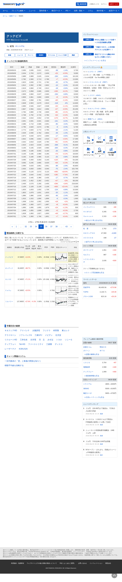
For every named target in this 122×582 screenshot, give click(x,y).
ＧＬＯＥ (8, 279)
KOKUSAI (23, 349)
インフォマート (89, 207)
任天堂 (58, 335)
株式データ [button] (56, 11)
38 (56, 227)
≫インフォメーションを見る (95, 60)
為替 (101, 414)
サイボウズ (87, 212)
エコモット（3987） (95, 72)
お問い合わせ (82, 563)
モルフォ (86, 255)
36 (46, 227)
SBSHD (86, 388)
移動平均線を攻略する (14, 365)
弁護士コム (87, 347)
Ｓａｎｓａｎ (88, 216)
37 (51, 227)
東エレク (65, 330)
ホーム (5, 11)
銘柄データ (13, 16)
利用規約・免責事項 (17, 563)
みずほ (50, 340)
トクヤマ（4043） (95, 95)
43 (66, 227)
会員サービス (114, 4)
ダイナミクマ (88, 250)
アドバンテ (24, 330)
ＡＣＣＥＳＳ (88, 238)
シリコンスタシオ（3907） (98, 82)
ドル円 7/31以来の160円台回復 (98, 441)
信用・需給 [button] (78, 11)
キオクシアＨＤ (89, 233)
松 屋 (85, 229)
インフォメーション (96, 563)
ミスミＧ (86, 362)
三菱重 (49, 344)
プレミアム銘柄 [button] (18, 11)
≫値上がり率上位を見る (93, 220)
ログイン (104, 4)
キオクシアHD (11, 330)
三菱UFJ (38, 335)
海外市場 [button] (100, 11)
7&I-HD (22, 344)
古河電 (33, 340)
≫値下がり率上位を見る (93, 242)
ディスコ (58, 344)
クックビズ (9, 257)
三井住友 (24, 340)
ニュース (32, 11)
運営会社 (108, 563)
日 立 (42, 340)
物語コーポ (87, 393)
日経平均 (86, 287)
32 (26, 227)
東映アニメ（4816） (95, 119)
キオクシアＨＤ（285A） (97, 109)
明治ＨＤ (103, 347)
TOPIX (85, 292)
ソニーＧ (68, 340)
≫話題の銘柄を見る (91, 354)
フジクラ (46, 330)
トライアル (87, 384)
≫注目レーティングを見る (94, 397)
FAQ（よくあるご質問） (67, 563)
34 (36, 227)
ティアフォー (10, 344)
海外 (101, 455)
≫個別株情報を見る (91, 376)
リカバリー (9, 301)
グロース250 (88, 296)
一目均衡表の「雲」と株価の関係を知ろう (23, 361)
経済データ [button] (113, 11)
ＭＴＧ (102, 351)
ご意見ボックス (94, 4)
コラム (90, 11)
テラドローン (10, 335)
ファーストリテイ (35, 344)
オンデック (9, 268)
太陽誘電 (36, 330)
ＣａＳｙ (8, 290)
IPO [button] (67, 11)
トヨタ (59, 340)
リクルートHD (11, 340)
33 (31, 227)
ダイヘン (86, 351)
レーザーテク (10, 349)
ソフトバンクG (25, 335)
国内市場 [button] (42, 11)
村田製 (56, 330)
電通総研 (86, 367)
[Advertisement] (61, 24)
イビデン (49, 335)
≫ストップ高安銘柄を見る (94, 273)
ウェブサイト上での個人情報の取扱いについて (42, 563)
